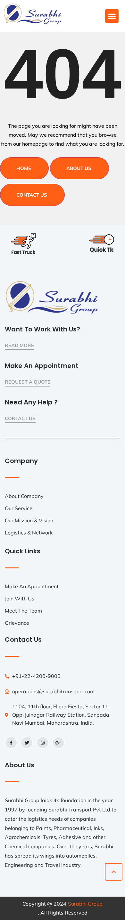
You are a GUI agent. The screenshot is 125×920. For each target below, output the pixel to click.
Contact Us (31, 195)
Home (23, 168)
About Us (78, 168)
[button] (112, 16)
